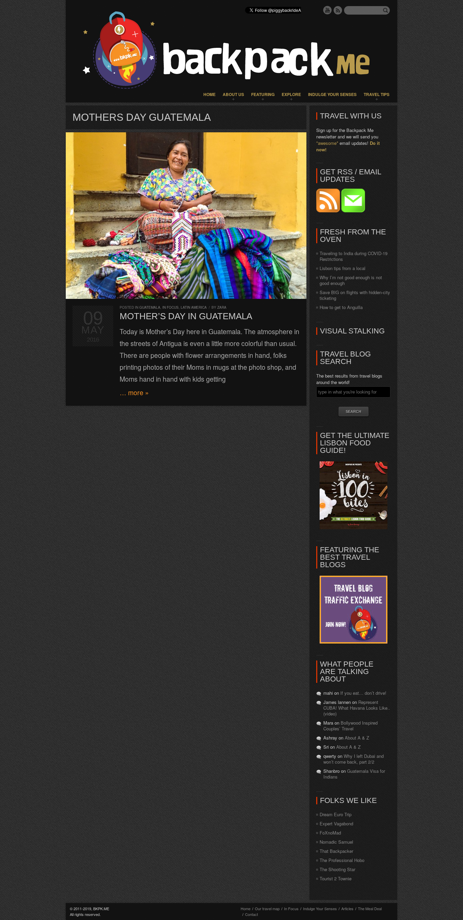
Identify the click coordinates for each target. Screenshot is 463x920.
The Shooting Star (337, 869)
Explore (291, 94)
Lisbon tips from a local (342, 268)
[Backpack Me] (231, 51)
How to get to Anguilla (341, 307)
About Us (233, 94)
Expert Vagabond (336, 823)
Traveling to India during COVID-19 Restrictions (353, 256)
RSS (338, 10)
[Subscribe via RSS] (328, 210)
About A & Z (357, 737)
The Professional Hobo (342, 860)
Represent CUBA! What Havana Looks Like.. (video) (356, 708)
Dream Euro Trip (335, 814)
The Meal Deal (370, 908)
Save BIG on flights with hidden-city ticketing (355, 295)
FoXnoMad (330, 832)
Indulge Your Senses (332, 94)
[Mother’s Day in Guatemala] (186, 215)
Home (209, 94)
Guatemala (149, 307)
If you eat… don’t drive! (363, 693)
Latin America (194, 307)
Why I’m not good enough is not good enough (351, 280)
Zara (221, 307)
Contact (251, 914)
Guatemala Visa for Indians (354, 774)
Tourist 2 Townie (335, 878)
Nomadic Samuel (336, 842)
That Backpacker (336, 851)
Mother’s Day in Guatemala (186, 316)
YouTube (327, 10)
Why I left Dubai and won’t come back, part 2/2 (353, 759)
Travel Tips (376, 94)
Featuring (263, 94)
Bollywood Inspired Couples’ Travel (350, 726)
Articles (347, 908)
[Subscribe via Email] (353, 210)
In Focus (170, 307)
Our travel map (267, 908)
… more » (134, 392)
